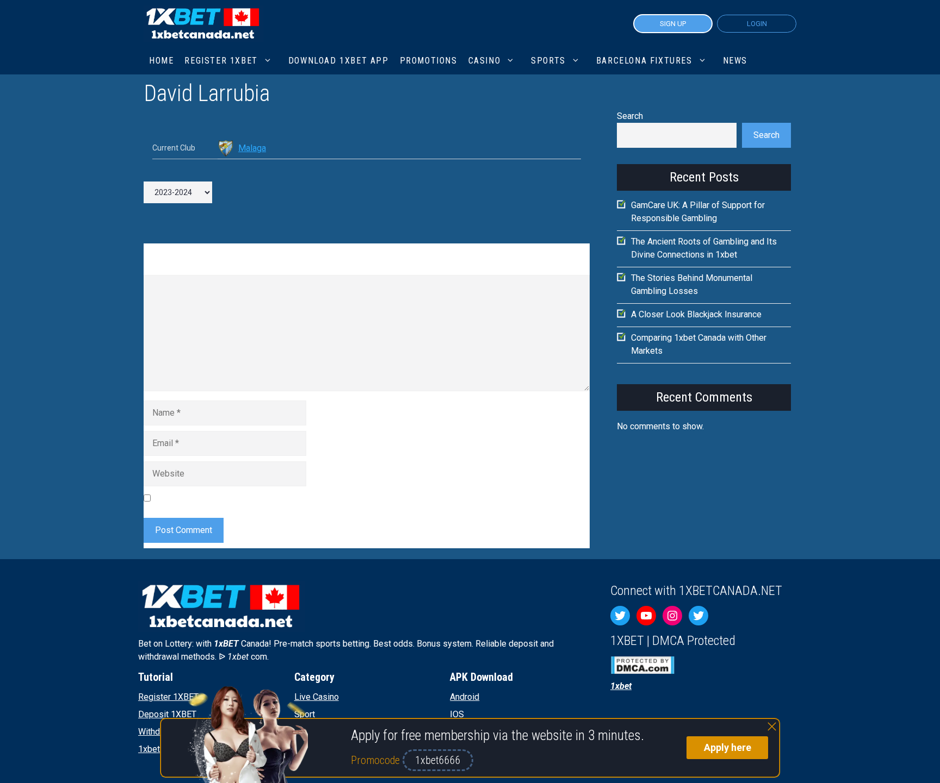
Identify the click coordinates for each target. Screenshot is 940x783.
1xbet (149, 749)
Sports (548, 60)
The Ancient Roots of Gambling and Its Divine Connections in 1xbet (704, 248)
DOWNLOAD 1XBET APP (338, 60)
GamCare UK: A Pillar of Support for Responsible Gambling (698, 211)
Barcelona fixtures (644, 60)
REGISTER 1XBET (220, 60)
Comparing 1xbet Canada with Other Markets (698, 344)
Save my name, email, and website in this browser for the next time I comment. (304, 498)
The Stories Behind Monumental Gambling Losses (691, 284)
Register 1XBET (168, 697)
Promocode (377, 760)
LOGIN (757, 24)
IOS (457, 714)
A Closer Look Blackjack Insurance (696, 314)
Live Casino (316, 697)
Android (464, 697)
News (735, 60)
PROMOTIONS (428, 60)
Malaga (252, 148)
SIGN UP (673, 24)
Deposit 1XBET (167, 714)
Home (161, 60)
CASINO (484, 60)
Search (630, 116)
